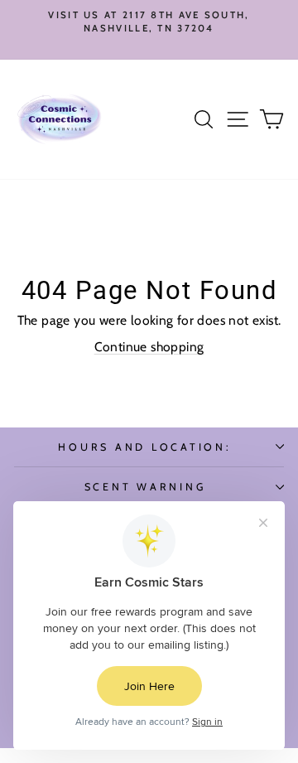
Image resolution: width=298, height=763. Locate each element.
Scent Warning (145, 486)
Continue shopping (149, 347)
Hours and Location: (144, 447)
